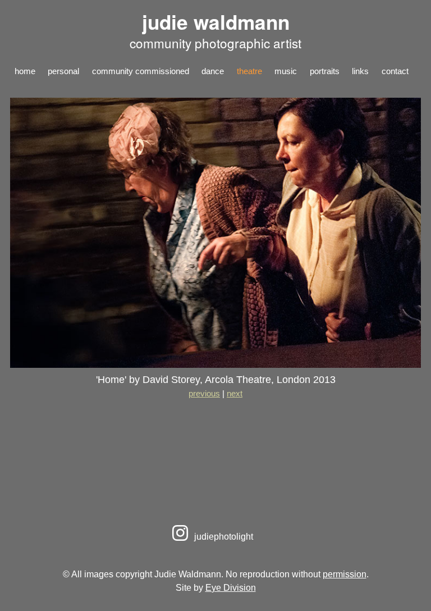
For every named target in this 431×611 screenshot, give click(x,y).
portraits (325, 71)
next (234, 393)
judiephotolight (222, 536)
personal (63, 71)
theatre (249, 71)
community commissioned (140, 71)
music (285, 71)
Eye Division (230, 587)
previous (204, 393)
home (25, 71)
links (360, 71)
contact (395, 71)
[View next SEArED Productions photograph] (215, 364)
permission (344, 574)
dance (212, 71)
